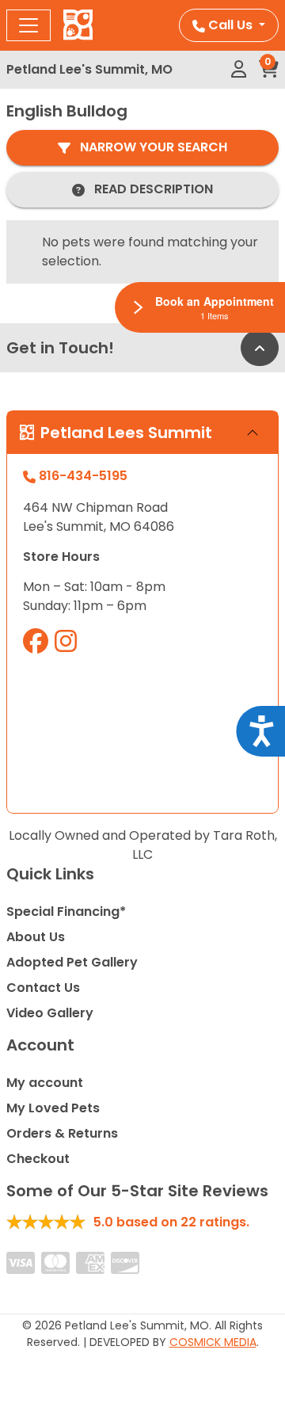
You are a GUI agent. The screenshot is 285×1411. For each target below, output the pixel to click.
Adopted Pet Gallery (72, 962)
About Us (35, 937)
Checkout (38, 1159)
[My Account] (238, 70)
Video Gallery (49, 1013)
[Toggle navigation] (28, 25)
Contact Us (43, 987)
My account (44, 1083)
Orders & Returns (62, 1133)
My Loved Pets (53, 1108)
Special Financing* (66, 911)
